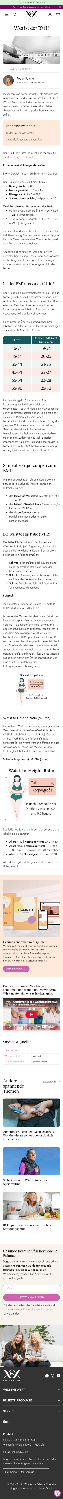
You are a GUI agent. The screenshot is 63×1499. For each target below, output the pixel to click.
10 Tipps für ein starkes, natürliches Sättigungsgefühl (27, 1226)
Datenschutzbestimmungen (38, 1309)
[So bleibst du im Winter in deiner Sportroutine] (31, 1161)
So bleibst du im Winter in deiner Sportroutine (25, 1182)
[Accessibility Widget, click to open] (57, 1493)
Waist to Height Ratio (14, 1061)
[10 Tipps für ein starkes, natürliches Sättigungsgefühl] (31, 1206)
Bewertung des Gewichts (21, 157)
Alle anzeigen (49, 1081)
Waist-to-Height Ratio (13, 1056)
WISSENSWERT (14, 1389)
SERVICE (9, 1411)
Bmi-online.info (11, 1050)
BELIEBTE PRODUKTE (17, 1400)
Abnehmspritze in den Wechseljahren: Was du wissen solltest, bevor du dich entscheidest (28, 1135)
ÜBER (6, 1422)
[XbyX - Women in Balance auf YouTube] (58, 1375)
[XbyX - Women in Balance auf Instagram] (52, 1375)
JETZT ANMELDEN (31, 1297)
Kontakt (8, 1434)
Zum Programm (16, 968)
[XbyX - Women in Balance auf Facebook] (47, 1375)
